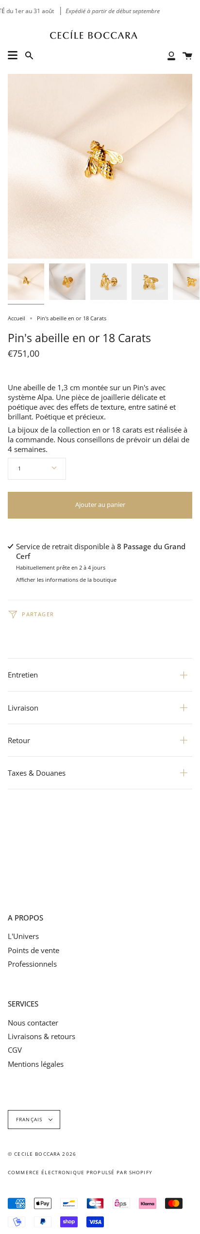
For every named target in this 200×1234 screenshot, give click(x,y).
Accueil (16, 318)
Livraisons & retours (41, 1036)
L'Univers (23, 936)
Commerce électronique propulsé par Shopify (80, 1172)
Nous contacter (33, 1022)
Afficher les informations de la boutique (66, 580)
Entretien (23, 674)
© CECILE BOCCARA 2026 (42, 1154)
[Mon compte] (171, 55)
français (30, 1119)
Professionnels (32, 964)
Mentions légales (36, 1064)
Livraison (23, 708)
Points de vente (33, 950)
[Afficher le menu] (12, 55)
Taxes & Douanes (37, 773)
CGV (15, 1050)
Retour (19, 740)
